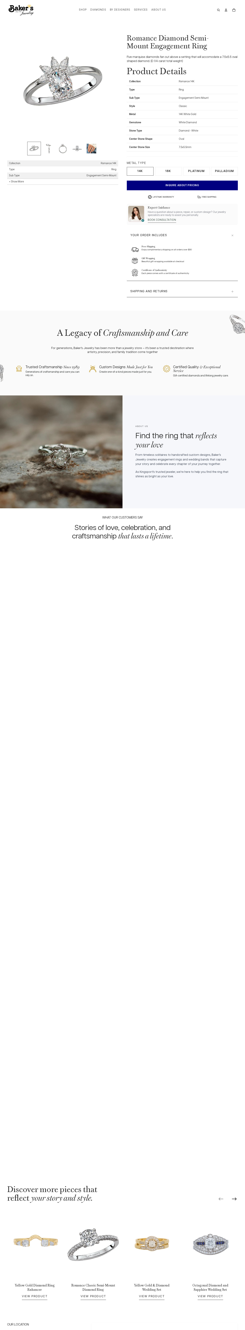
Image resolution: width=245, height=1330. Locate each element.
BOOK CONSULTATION (162, 220)
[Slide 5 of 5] (91, 148)
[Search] (218, 10)
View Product (34, 1296)
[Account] (226, 10)
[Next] (234, 1199)
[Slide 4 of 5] (77, 148)
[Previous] (221, 1199)
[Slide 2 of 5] (48, 148)
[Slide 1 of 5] (34, 148)
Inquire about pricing (182, 185)
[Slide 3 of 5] (62, 148)
